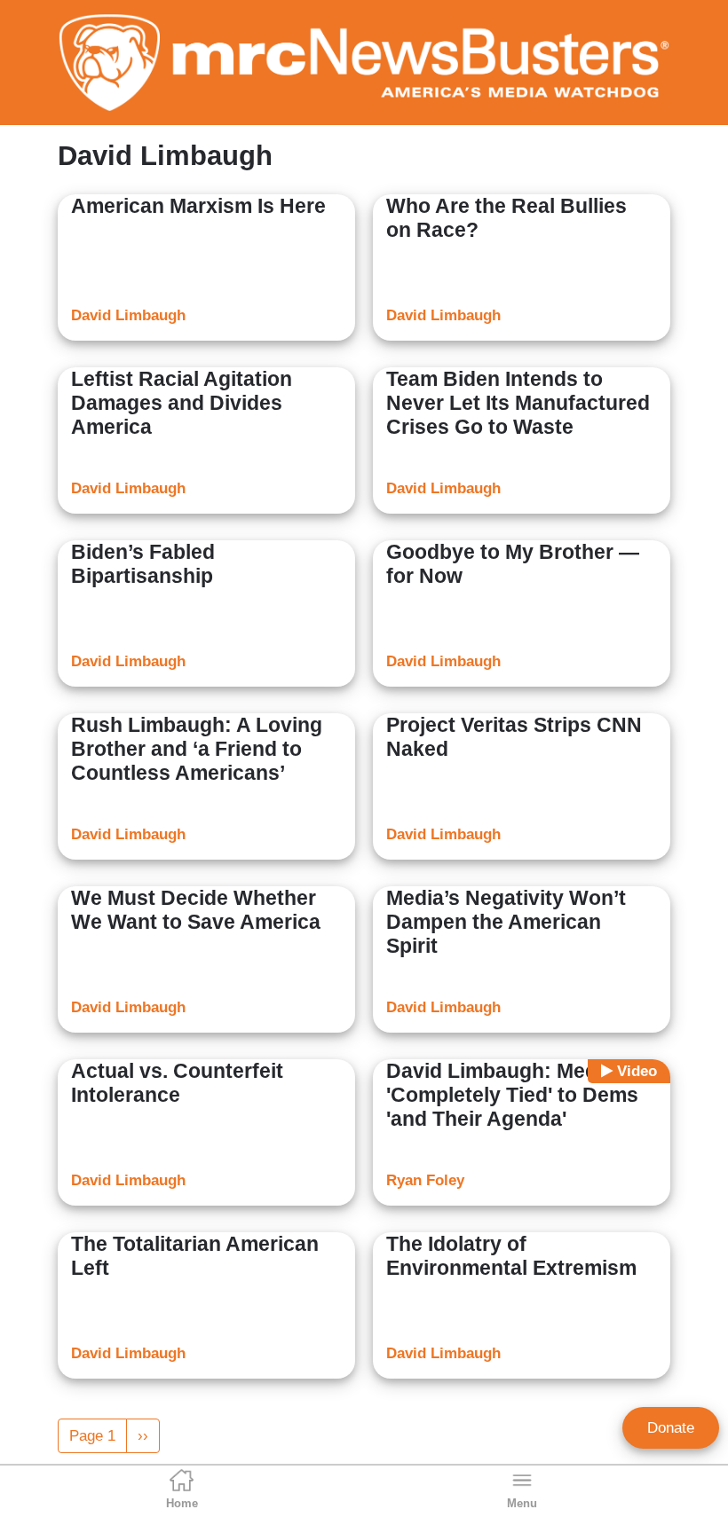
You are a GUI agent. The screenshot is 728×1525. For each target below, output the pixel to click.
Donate (670, 1427)
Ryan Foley (425, 1180)
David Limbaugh (128, 315)
